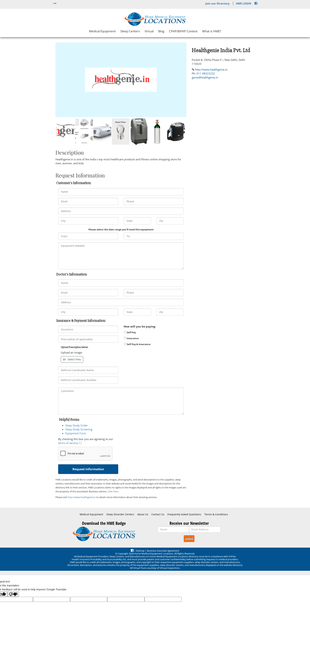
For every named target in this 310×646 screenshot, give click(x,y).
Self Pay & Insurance (138, 344)
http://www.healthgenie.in (82, 497)
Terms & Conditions (216, 514)
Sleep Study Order (76, 425)
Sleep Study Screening (78, 429)
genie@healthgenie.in (205, 77)
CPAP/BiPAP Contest (183, 31)
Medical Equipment (102, 31)
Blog (161, 31)
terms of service (68, 443)
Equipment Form (75, 433)
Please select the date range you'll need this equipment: (121, 229)
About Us (142, 514)
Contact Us (157, 514)
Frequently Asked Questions (184, 514)
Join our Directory (217, 3)
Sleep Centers (130, 31)
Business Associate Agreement (163, 550)
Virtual (149, 31)
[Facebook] (256, 3)
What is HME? (211, 31)
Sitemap (140, 550)
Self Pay (131, 332)
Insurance (132, 338)
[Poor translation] (13, 594)
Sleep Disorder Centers (120, 514)
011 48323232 (205, 73)
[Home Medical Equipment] (103, 533)
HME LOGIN (243, 3)
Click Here (113, 491)
